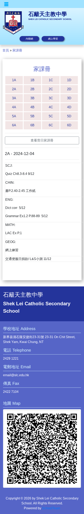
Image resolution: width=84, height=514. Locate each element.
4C (51, 107)
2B (32, 89)
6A (14, 125)
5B (32, 116)
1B (32, 80)
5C (51, 116)
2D (69, 89)
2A (14, 89)
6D (69, 125)
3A (14, 98)
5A (14, 116)
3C (51, 98)
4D (69, 107)
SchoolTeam (51, 508)
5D (69, 116)
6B (32, 125)
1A (14, 80)
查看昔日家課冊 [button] (42, 140)
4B (32, 107)
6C (51, 125)
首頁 (5, 50)
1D (69, 80)
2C (51, 89)
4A (14, 107)
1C (51, 80)
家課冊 (17, 50)
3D (69, 98)
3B (32, 98)
